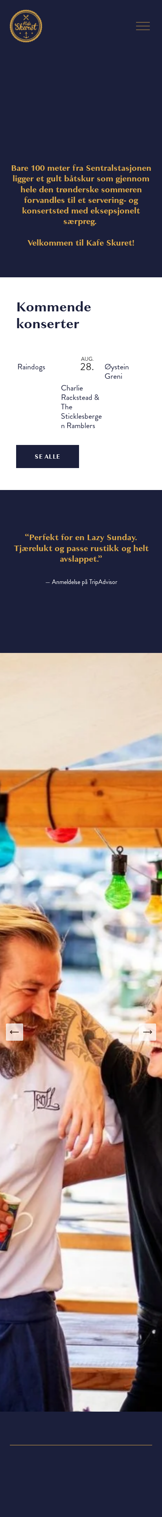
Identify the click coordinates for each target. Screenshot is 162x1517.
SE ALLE (47, 456)
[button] (132, 340)
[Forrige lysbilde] (14, 1032)
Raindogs (31, 366)
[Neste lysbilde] (147, 1032)
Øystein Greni (117, 371)
